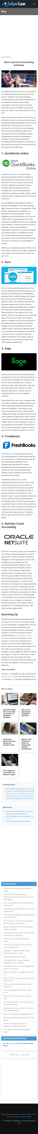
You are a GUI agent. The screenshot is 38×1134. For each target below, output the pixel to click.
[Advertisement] (19, 34)
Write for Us (32, 1114)
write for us (13, 1043)
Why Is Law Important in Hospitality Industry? (26, 713)
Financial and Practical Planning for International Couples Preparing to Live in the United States (18, 897)
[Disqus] (18, 854)
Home (3, 57)
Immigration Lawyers (18, 1114)
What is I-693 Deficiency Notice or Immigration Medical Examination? (27, 744)
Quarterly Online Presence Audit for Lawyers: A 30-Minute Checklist (9, 713)
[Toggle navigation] (34, 4)
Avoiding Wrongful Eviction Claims (14, 957)
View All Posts (14, 1055)
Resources (10, 1117)
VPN (13, 679)
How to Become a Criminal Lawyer (18, 821)
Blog (9, 57)
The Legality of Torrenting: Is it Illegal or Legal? (9, 772)
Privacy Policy (26, 1117)
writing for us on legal (9, 676)
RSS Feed (25, 1055)
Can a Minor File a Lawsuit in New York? (20, 789)
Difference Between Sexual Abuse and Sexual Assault (9, 742)
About (18, 1117)
